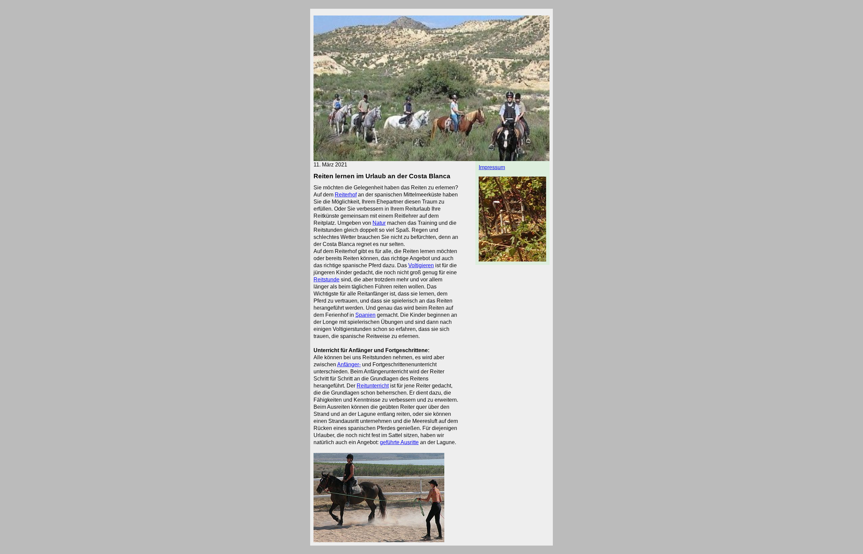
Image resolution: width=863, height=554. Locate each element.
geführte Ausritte (399, 442)
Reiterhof (346, 194)
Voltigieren (421, 265)
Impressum (492, 167)
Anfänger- (349, 364)
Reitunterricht (373, 386)
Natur (379, 223)
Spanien (365, 315)
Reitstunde (326, 279)
